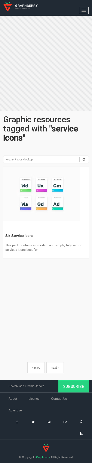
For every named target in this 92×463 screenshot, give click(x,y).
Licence (34, 399)
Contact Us (59, 399)
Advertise (15, 410)
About (13, 399)
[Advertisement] (46, 64)
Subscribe (73, 386)
